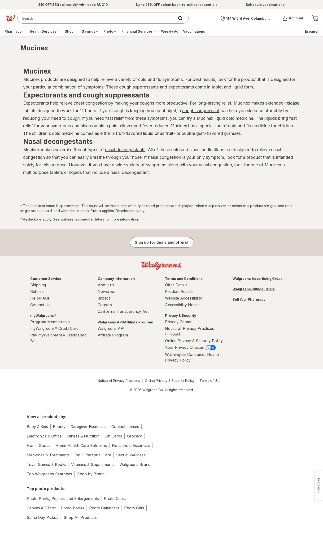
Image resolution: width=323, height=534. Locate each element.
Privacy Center (178, 321)
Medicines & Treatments (48, 455)
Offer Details (176, 284)
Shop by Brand (91, 474)
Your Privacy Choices (185, 347)
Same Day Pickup (43, 517)
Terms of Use (210, 381)
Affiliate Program (113, 335)
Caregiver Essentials (88, 426)
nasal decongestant (129, 172)
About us (106, 284)
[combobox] (97, 18)
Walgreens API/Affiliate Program (125, 322)
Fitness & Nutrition (83, 436)
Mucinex (31, 79)
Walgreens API (111, 328)
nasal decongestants (125, 149)
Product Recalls (179, 291)
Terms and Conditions (184, 279)
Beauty (59, 426)
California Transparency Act (123, 311)
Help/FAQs (40, 298)
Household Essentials (131, 445)
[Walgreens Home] (10, 18)
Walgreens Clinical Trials (253, 289)
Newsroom (108, 291)
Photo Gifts (134, 508)
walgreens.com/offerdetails (82, 219)
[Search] (182, 18)
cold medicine (239, 118)
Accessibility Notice (182, 304)
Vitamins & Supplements (92, 464)
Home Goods (38, 445)
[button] (293, 18)
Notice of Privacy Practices (119, 381)
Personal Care (98, 455)
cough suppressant (200, 110)
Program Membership (50, 321)
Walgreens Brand (134, 464)
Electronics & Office (44, 436)
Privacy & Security (180, 315)
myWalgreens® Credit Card (54, 328)
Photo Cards (115, 498)
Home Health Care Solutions (81, 445)
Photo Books (72, 508)
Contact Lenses (125, 426)
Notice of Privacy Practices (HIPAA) (189, 331)
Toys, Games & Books (46, 464)
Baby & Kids (37, 426)
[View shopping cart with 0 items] (314, 18)
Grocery (134, 436)
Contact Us (40, 304)
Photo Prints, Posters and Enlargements (63, 498)
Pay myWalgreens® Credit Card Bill (58, 338)
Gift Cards (113, 436)
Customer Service (45, 279)
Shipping (38, 284)
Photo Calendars (104, 508)
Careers (105, 304)
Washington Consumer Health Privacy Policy (192, 357)
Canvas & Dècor (41, 508)
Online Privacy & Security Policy (194, 340)
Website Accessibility (183, 298)
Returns (37, 291)
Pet (77, 455)
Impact (104, 298)
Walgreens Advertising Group (257, 279)
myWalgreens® (43, 315)
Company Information (116, 279)
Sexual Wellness (130, 455)
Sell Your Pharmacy (248, 299)
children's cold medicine (55, 133)
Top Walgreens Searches (49, 474)
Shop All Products (80, 517)
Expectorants (36, 103)
